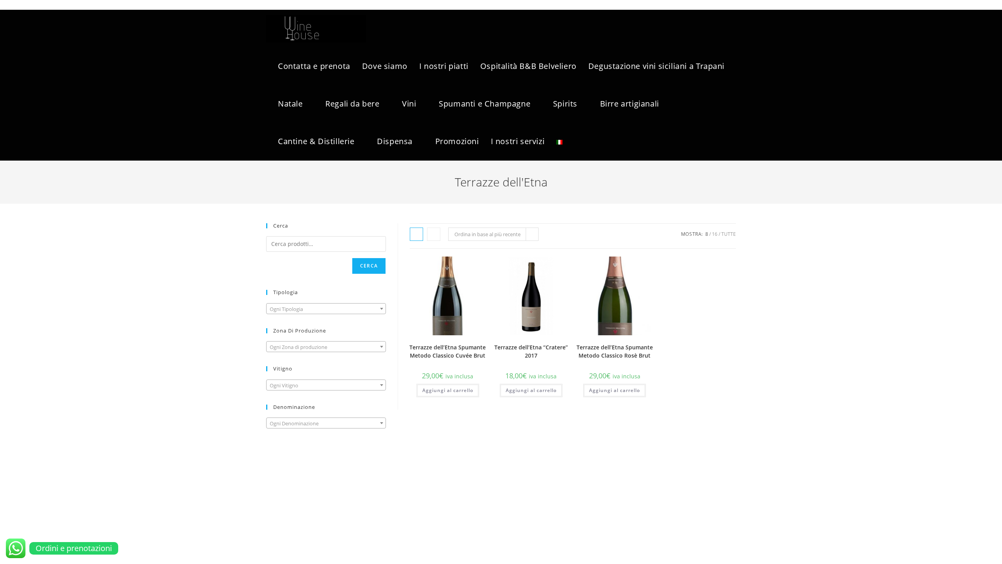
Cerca (369, 265)
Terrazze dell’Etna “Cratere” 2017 (531, 351)
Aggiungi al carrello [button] (447, 390)
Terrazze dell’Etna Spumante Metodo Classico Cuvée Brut (447, 351)
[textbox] (326, 309)
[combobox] (326, 308)
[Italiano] (559, 141)
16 (714, 234)
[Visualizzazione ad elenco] (433, 234)
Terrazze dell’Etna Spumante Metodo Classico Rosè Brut (615, 351)
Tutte (728, 234)
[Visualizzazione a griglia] (416, 234)
